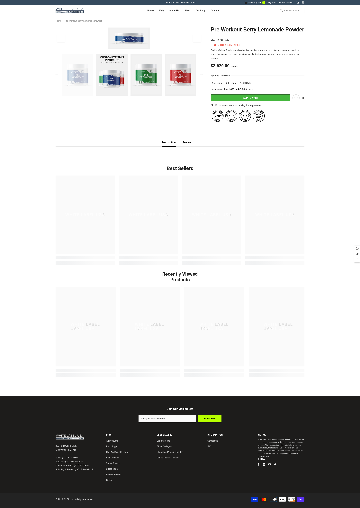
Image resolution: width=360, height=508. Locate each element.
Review (187, 142)
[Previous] (61, 38)
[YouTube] (269, 464)
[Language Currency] (303, 2)
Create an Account (285, 2)
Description (169, 142)
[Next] (197, 38)
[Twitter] (275, 464)
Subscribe (210, 418)
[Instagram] (264, 464)
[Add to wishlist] (296, 97)
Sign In (271, 2)
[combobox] (291, 10)
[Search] (291, 10)
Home (58, 21)
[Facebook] (258, 464)
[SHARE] (302, 98)
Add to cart (250, 97)
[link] (85, 257)
